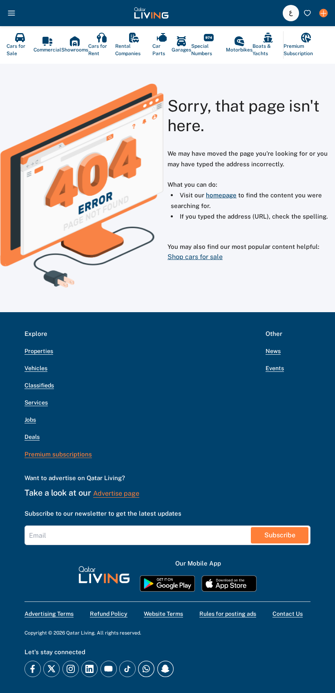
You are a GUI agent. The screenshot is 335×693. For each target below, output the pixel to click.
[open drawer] (11, 13)
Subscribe (279, 535)
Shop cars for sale (195, 257)
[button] (151, 13)
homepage (221, 195)
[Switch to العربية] (291, 13)
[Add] (323, 13)
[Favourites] (307, 13)
